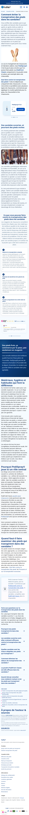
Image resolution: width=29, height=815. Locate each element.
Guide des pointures (6, 769)
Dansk (2, 802)
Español (14, 800)
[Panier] (24, 7)
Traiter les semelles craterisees (10, 703)
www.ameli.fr (23, 730)
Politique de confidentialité (8, 775)
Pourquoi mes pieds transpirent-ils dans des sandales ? (10, 631)
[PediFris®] (6, 7)
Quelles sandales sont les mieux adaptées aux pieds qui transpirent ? (11, 651)
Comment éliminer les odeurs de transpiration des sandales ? (11, 661)
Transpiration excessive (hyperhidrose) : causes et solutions (14, 700)
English (3, 800)
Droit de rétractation (6, 789)
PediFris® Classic (14, 596)
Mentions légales (5, 787)
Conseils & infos (5, 758)
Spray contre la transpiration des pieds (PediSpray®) (12, 693)
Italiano (18, 800)
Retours (3, 783)
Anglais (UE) (8, 800)
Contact (3, 785)
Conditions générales (6, 779)
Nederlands (4, 798)
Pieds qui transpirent (6, 760)
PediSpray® (22, 66)
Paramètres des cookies (7, 777)
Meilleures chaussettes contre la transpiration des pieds (14, 705)
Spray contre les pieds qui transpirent (10, 748)
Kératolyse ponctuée (6, 765)
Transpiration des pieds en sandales (10, 767)
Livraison (3, 781)
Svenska (23, 800)
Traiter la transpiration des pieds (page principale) (14, 690)
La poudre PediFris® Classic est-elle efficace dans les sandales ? (11, 670)
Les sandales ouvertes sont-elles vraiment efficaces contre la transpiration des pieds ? (11, 641)
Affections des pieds (6, 756)
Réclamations (4, 791)
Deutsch (10, 798)
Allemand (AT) (15, 798)
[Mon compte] (27, 7)
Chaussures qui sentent (7, 763)
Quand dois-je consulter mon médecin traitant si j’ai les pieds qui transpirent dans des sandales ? (11, 680)
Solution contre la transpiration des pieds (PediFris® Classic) (12, 696)
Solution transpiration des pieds (9, 750)
